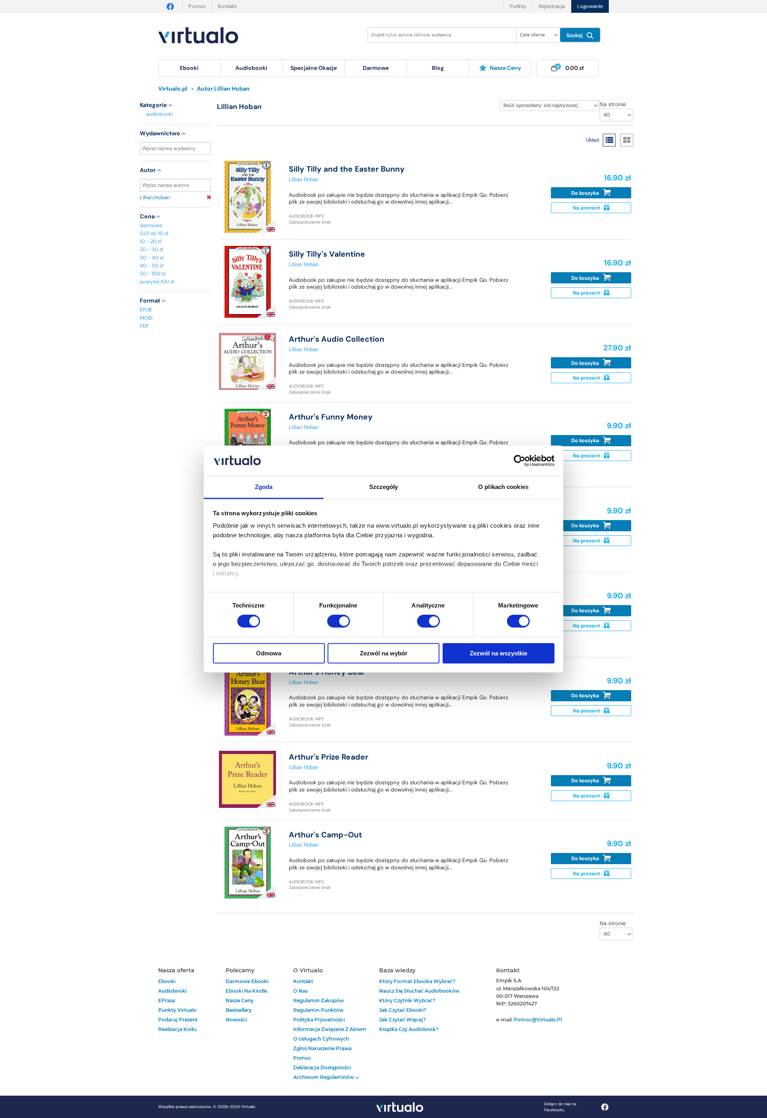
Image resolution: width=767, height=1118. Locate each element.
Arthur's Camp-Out (325, 835)
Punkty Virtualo (177, 1010)
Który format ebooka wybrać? (417, 981)
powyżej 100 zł (157, 281)
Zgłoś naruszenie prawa (322, 1048)
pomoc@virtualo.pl (538, 1020)
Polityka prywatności (319, 1020)
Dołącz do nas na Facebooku (560, 1106)
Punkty (518, 6)
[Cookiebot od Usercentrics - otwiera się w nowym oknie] (519, 461)
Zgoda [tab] (264, 487)
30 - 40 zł (151, 257)
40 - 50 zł (151, 265)
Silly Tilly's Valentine (327, 254)
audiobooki (159, 114)
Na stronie (613, 104)
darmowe (376, 67)
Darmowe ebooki (247, 981)
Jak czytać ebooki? (402, 1010)
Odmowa (268, 653)
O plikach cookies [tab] (503, 487)
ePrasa (166, 1000)
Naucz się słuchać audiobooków (419, 991)
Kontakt (227, 6)
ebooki (166, 981)
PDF (144, 326)
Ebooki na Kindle (246, 991)
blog (438, 67)
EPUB (146, 309)
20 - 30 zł (151, 249)
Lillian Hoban (155, 197)
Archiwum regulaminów (324, 1077)
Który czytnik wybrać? (407, 1000)
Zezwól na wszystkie (498, 653)
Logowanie (590, 6)
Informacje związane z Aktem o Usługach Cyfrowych (329, 1034)
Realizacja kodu (177, 1029)
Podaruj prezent (178, 1020)
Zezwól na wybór (383, 653)
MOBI (146, 318)
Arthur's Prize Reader (328, 757)
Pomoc (197, 6)
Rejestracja (551, 6)
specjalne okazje (313, 67)
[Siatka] (626, 140)
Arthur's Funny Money (331, 417)
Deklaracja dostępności (322, 1068)
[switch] (338, 621)
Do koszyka (585, 193)
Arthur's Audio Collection (336, 339)
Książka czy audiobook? (409, 1029)
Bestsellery (239, 1010)
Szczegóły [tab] (383, 487)
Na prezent (587, 207)
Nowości (236, 1020)
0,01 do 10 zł (154, 233)
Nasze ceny (505, 67)
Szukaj (575, 35)
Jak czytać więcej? (402, 1020)
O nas (300, 991)
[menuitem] (189, 68)
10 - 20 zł (150, 241)
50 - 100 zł (152, 273)
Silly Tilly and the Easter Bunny (347, 169)
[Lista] (609, 140)
